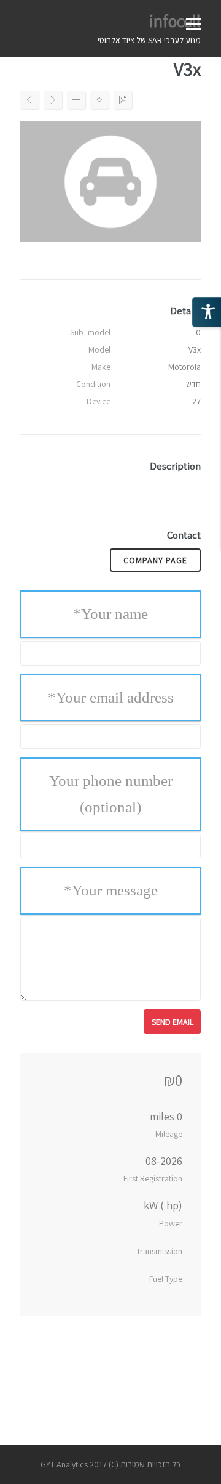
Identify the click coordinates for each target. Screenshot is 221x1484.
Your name (110, 613)
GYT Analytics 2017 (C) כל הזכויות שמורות (110, 1464)
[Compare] (76, 100)
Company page (155, 560)
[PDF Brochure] (123, 100)
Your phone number (111, 793)
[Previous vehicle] (29, 100)
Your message (111, 890)
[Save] (99, 100)
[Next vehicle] (53, 100)
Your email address (111, 697)
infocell (175, 20)
